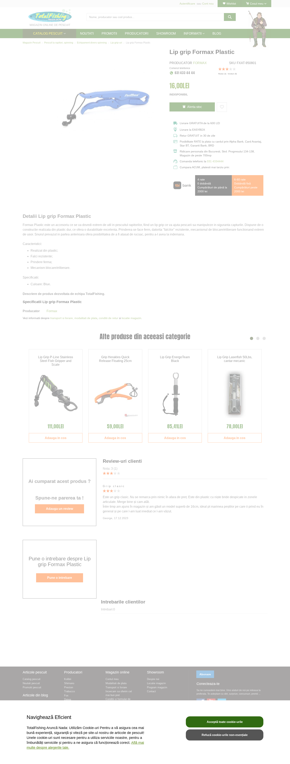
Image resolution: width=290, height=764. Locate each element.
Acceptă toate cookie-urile (225, 721)
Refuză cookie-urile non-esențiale (225, 735)
